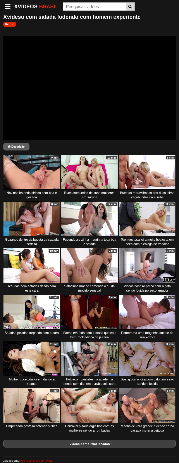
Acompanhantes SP (32, 460)
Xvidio (9, 24)
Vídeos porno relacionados (89, 444)
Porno (49, 460)
